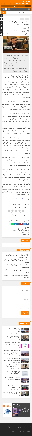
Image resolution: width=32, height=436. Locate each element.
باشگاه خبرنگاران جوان (19, 199)
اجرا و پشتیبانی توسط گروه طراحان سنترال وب (21, 431)
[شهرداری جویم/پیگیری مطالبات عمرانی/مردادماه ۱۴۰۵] (16, 338)
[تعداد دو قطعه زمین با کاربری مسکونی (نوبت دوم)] (16, 373)
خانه (27, 19)
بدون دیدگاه (24, 235)
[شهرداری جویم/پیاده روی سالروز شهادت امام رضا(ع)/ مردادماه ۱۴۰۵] (16, 360)
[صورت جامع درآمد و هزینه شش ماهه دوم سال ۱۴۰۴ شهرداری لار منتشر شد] (16, 345)
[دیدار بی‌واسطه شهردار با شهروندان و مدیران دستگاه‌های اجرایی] (16, 394)
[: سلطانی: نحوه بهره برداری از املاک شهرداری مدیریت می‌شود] (4, 34)
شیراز (22, 19)
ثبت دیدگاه (25, 313)
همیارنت (19, 228)
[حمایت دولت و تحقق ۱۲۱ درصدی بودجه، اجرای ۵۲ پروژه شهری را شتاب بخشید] (16, 380)
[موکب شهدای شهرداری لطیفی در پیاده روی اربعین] (16, 387)
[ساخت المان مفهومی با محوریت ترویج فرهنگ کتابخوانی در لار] (16, 367)
